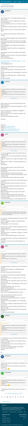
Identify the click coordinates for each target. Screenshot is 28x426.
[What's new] (23, 1)
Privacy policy (20, 412)
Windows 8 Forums (6, 418)
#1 (26, 15)
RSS (25, 418)
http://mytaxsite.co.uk (10, 126)
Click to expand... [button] (14, 98)
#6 (26, 320)
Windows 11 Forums (6, 422)
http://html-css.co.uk (10, 127)
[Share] (25, 16)
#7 (26, 360)
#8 (26, 377)
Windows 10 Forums (6, 420)
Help (25, 412)
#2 (26, 86)
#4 (26, 207)
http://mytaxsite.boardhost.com (12, 129)
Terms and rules (12, 412)
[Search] (26, 1)
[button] (1, 1)
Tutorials (4, 416)
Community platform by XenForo (12, 424)
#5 (26, 251)
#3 (26, 139)
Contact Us (24, 416)
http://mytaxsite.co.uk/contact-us (11, 130)
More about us (5, 412)
